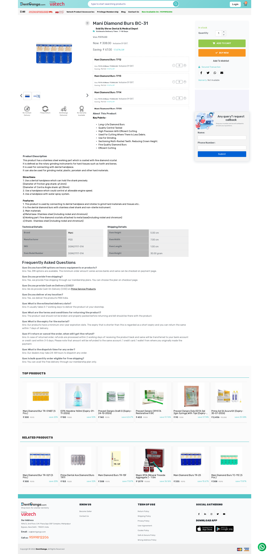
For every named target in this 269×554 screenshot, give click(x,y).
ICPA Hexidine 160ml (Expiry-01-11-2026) (40, 412)
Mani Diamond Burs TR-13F (75, 475)
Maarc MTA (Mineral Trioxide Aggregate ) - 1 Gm (112, 476)
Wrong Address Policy (147, 540)
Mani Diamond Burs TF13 (107, 76)
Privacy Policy (143, 521)
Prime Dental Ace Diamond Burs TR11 (39, 476)
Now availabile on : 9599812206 (157, 12)
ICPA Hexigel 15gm (221, 411)
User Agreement (145, 526)
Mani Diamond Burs (221, 475)
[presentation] (21, 95)
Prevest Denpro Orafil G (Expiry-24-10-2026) (77, 412)
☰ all (22, 11)
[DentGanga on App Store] (205, 529)
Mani (70, 232)
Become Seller (85, 511)
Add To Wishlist (221, 61)
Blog (123, 12)
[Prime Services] (41, 12)
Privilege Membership (108, 12)
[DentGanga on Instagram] (211, 512)
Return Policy (143, 511)
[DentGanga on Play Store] (224, 529)
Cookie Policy (143, 530)
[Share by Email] (221, 73)
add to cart (223, 43)
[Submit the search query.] (176, 4)
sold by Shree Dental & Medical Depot (117, 28)
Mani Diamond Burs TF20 (108, 108)
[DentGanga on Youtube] (224, 512)
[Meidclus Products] (59, 12)
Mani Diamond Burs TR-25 (149, 475)
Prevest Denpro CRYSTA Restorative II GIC (111, 412)
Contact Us (133, 12)
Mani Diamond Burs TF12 (107, 59)
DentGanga (41, 549)
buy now (224, 53)
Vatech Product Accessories (80, 12)
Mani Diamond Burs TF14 (107, 92)
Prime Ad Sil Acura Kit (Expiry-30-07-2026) (190, 412)
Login (235, 4)
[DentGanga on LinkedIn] (205, 512)
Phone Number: (206, 142)
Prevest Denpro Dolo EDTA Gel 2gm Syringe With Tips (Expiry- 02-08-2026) (152, 413)
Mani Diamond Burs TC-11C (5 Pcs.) (189, 476)
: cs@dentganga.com (37, 532)
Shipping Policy (144, 516)
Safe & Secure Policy (146, 535)
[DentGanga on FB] (199, 512)
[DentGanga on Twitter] (218, 512)
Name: (201, 132)
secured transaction (211, 67)
